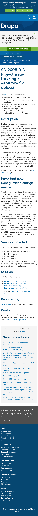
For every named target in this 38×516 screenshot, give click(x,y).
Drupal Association (8, 493)
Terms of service (7, 498)
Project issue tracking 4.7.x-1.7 (15, 288)
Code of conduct (7, 456)
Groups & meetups (8, 452)
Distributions (6, 484)
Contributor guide (8, 450)
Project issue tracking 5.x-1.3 (15, 283)
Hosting (19, 447)
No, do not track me (24, 10)
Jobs (2, 440)
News (3, 428)
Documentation (7, 460)
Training (11, 447)
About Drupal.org (7, 496)
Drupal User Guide (8, 466)
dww (5, 94)
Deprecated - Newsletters (13, 57)
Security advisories (8, 438)
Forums (4, 53)
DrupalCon (5, 454)
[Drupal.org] (19, 26)
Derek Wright (6, 304)
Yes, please (10, 10)
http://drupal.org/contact (17, 319)
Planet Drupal (6, 431)
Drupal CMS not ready (11, 376)
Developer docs (7, 468)
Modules (4, 480)
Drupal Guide (6, 463)
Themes (4, 482)
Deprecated (14, 53)
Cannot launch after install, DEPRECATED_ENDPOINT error (14, 349)
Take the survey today (19, 48)
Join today (22, 331)
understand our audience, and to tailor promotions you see (20, 6)
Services (4, 447)
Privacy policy (6, 500)
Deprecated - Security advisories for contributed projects (17, 61)
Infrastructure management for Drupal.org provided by (18, 412)
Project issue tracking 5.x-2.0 (15, 281)
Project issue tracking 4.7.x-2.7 (15, 286)
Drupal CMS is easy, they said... (14, 379)
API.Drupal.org (6, 470)
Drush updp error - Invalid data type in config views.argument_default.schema (18, 398)
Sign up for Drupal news (10, 436)
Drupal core (5, 477)
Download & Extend (9, 474)
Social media (6, 433)
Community (6, 444)
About (3, 488)
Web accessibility (7, 491)
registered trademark (20, 509)
